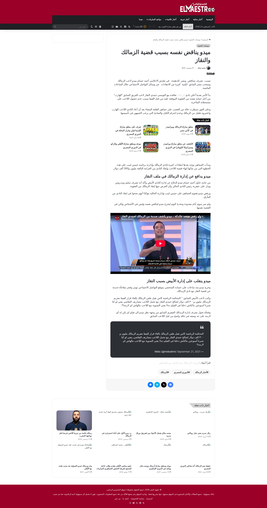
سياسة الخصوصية (137, 498)
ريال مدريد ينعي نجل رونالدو (199, 433)
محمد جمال (202, 68)
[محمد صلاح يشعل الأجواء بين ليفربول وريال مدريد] (153, 420)
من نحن (118, 498)
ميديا (141, 19)
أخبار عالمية (171, 19)
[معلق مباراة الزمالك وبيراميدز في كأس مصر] (202, 130)
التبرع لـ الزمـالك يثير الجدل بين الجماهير (179, 362)
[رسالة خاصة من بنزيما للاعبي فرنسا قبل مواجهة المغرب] (74, 420)
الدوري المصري (181, 372)
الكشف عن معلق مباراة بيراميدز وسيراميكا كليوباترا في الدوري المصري (178, 147)
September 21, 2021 (188, 351)
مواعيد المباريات (154, 19)
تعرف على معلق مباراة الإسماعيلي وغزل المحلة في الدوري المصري (128, 130)
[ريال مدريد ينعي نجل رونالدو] (193, 420)
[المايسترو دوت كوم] (197, 8)
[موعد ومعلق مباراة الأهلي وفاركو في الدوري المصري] (150, 147)
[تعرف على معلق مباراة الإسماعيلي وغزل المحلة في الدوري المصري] (150, 130)
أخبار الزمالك (201, 372)
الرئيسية (209, 19)
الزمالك (181, 95)
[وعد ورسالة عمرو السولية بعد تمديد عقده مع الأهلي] (74, 453)
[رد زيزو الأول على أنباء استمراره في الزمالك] (114, 420)
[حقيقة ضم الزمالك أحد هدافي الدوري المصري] (193, 453)
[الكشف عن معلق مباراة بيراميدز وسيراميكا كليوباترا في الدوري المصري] (202, 147)
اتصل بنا (126, 498)
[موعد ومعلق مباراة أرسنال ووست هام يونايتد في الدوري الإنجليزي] (153, 453)
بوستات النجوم (194, 39)
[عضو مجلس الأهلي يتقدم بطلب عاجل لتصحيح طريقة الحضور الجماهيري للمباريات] (114, 453)
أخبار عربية (184, 19)
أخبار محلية (197, 19)
